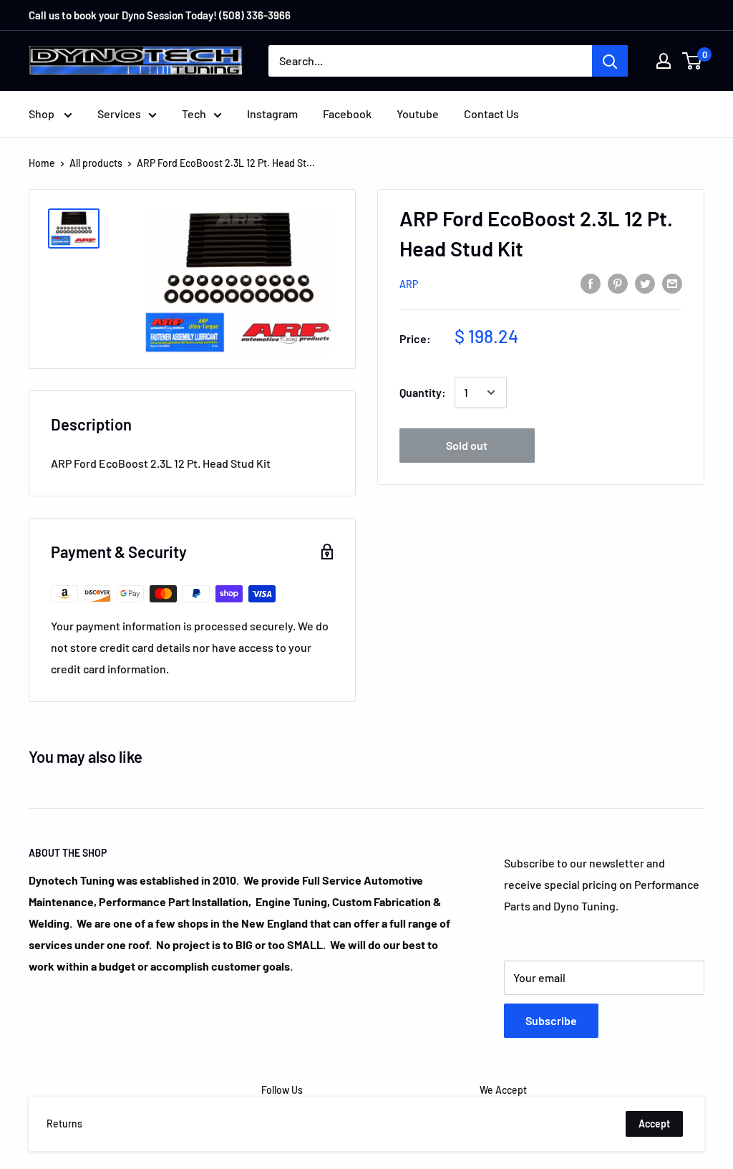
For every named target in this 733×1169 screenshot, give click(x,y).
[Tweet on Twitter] (645, 282)
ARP (408, 284)
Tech (194, 113)
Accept (654, 1123)
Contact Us (491, 113)
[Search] (610, 61)
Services (119, 113)
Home (42, 163)
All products (95, 163)
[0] (693, 60)
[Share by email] (672, 282)
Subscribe (551, 1020)
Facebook (347, 113)
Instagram (272, 113)
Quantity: (422, 392)
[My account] (663, 61)
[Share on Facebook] (591, 282)
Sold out (466, 445)
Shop (43, 113)
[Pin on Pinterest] (618, 282)
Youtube (418, 113)
